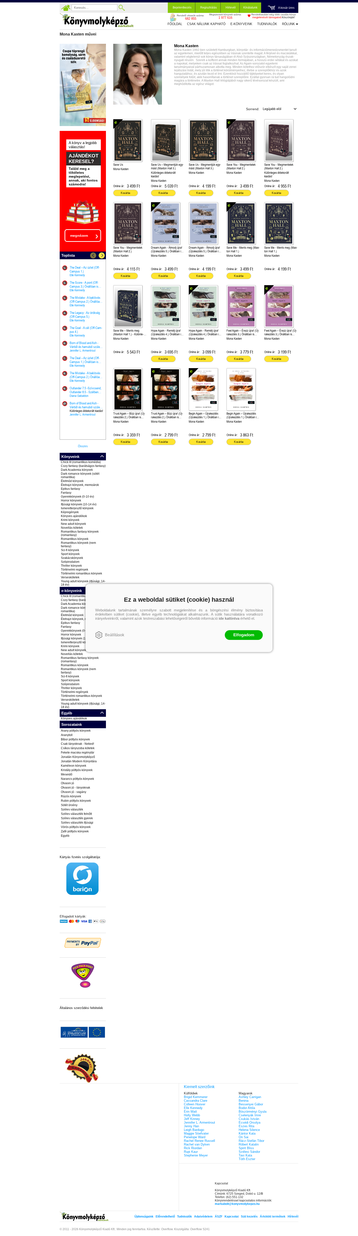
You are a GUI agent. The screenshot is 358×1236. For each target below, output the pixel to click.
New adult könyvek (73, 524)
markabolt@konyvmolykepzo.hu (237, 1204)
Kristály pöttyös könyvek (77, 770)
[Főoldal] (66, 7)
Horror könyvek (71, 500)
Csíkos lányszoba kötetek (77, 748)
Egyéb (65, 835)
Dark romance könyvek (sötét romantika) (80, 475)
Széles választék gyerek (77, 818)
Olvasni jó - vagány (73, 792)
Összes (83, 446)
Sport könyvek (70, 554)
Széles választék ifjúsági (77, 822)
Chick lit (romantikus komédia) (81, 462)
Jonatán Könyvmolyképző (78, 757)
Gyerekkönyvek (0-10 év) (77, 496)
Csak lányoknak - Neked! (77, 743)
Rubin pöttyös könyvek (76, 800)
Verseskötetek (70, 577)
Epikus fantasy (70, 489)
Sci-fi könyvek (70, 550)
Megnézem (79, 235)
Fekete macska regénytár (77, 752)
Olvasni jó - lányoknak (75, 787)
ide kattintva (229, 618)
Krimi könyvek (70, 520)
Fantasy (66, 492)
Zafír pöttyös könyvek (75, 831)
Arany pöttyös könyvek (76, 730)
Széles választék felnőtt (76, 814)
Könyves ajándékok (74, 516)
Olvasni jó (67, 783)
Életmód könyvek (72, 481)
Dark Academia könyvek (77, 470)
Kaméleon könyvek (73, 765)
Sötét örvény (69, 805)
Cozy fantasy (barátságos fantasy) (83, 466)
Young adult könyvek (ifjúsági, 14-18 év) (83, 583)
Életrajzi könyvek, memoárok (80, 485)
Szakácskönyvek (72, 558)
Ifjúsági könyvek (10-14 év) (78, 504)
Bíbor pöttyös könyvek (75, 739)
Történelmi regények (74, 569)
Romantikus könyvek (74, 539)
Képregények (70, 512)
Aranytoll (67, 735)
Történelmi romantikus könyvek (81, 573)
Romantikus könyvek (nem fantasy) (78, 544)
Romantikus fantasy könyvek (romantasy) (80, 533)
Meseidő (66, 774)
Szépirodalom (70, 561)
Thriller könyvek (71, 565)
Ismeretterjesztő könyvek (77, 508)
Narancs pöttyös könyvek (77, 779)
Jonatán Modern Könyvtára (79, 761)
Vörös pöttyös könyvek (76, 827)
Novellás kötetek (72, 527)
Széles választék (72, 809)
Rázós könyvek (71, 796)
